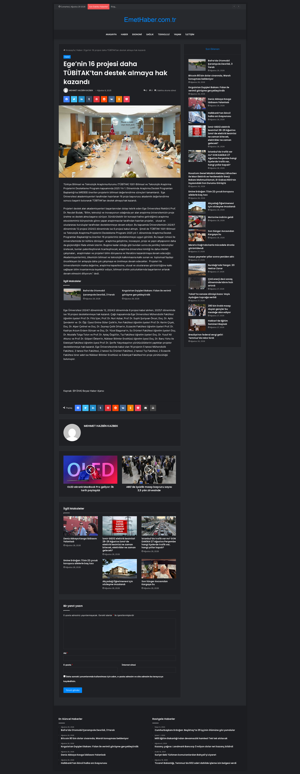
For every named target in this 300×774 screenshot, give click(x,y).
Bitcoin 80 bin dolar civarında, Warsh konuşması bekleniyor (209, 77)
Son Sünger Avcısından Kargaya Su (155, 583)
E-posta (68, 665)
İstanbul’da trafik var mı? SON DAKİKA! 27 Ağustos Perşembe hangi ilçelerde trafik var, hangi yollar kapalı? (159, 543)
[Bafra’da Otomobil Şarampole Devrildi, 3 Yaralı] (72, 294)
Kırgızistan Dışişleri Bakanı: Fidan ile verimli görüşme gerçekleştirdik (143, 6)
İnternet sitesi (129, 665)
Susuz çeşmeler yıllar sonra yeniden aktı (211, 256)
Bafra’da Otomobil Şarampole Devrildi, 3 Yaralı (220, 64)
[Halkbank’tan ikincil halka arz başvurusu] (197, 117)
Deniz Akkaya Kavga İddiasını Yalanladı (80, 540)
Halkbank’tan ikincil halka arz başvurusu (219, 114)
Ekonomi (137, 34)
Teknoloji (164, 34)
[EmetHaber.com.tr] (150, 19)
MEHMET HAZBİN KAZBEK (81, 90)
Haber (124, 34)
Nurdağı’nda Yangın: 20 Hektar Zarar (221, 267)
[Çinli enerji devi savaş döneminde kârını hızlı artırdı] (197, 283)
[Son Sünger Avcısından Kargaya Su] (159, 568)
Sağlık (150, 34)
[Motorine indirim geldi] (197, 221)
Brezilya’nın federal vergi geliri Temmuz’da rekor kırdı (205, 336)
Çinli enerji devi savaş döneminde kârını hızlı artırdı (220, 282)
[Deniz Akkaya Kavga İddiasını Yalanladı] (80, 526)
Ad (65, 653)
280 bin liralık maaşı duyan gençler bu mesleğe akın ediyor (219, 309)
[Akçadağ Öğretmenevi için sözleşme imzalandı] (119, 568)
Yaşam (177, 34)
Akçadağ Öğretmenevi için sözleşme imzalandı (117, 583)
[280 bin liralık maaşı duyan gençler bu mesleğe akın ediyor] (197, 310)
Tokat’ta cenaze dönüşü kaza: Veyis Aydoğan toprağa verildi (209, 295)
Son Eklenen (213, 48)
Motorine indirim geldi (220, 217)
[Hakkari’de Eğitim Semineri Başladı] (197, 325)
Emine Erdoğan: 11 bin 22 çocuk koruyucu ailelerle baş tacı (80, 562)
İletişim (189, 34)
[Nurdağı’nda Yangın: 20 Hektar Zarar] (197, 269)
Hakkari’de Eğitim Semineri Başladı (218, 322)
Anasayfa (111, 34)
